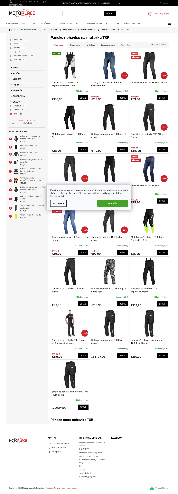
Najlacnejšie (75, 45)
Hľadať (109, 13)
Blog (81, 466)
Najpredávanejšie (108, 45)
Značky (82, 469)
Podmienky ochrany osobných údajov (92, 461)
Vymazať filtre (26, 120)
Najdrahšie (90, 45)
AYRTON (19, 106)
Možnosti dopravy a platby (90, 452)
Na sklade (20, 39)
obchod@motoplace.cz (62, 443)
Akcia (17, 43)
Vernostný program (87, 476)
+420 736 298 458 (59, 447)
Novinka (18, 47)
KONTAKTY (105, 3)
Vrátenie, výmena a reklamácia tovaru (79, 3)
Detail (83, 98)
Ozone (18, 109)
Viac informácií (57, 196)
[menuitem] (18, 23)
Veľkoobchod (85, 473)
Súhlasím (112, 203)
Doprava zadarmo (23, 55)
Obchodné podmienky (88, 456)
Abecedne (125, 45)
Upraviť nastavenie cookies (65, 488)
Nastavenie (58, 203)
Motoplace (56, 451)
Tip (17, 51)
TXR (18, 114)
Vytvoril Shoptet (162, 488)
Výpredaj (19, 59)
